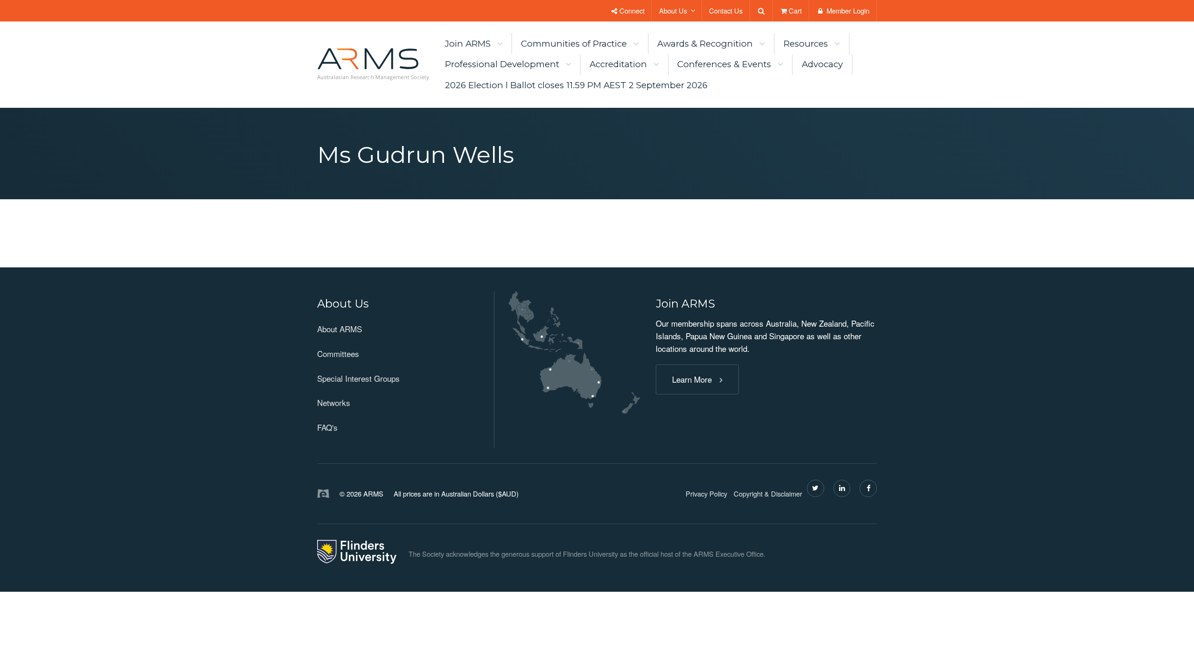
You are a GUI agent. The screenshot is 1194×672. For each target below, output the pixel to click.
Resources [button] (806, 43)
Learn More (692, 379)
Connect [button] (631, 10)
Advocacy (822, 64)
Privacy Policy (706, 493)
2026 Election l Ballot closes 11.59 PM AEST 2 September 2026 (576, 85)
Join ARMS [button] (468, 43)
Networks (333, 402)
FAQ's (327, 427)
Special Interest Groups (358, 378)
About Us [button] (673, 10)
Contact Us (726, 10)
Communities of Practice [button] (574, 43)
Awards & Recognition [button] (705, 43)
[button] (397, 304)
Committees (338, 353)
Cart (795, 10)
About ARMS (339, 329)
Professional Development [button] (502, 64)
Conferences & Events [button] (724, 64)
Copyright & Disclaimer (768, 493)
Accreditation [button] (618, 64)
